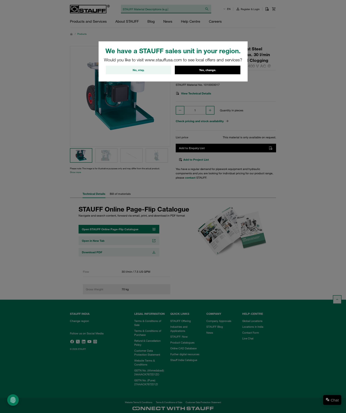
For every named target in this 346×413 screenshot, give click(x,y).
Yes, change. (207, 70)
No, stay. (138, 70)
